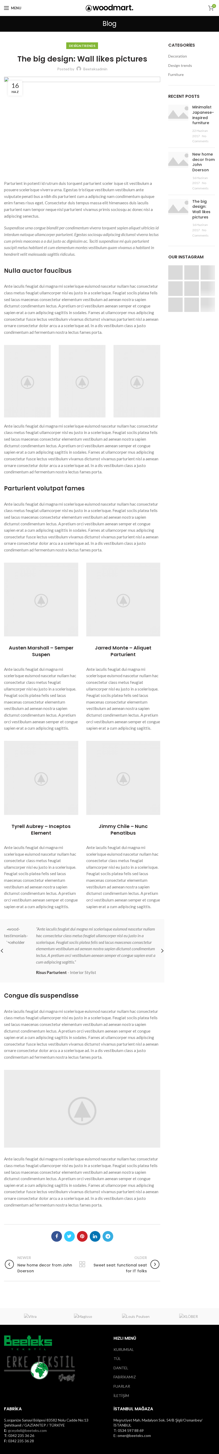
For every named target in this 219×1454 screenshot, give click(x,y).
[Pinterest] (82, 1236)
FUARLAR (122, 1386)
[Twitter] (69, 1236)
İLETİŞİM (121, 1395)
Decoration (177, 56)
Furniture (176, 74)
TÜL (117, 1358)
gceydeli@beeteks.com (27, 1430)
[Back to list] (82, 1264)
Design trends (82, 46)
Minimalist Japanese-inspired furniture (203, 114)
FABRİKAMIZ (125, 1377)
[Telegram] (108, 1236)
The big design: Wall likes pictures (201, 209)
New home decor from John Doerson (203, 162)
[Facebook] (56, 1236)
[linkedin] (95, 1236)
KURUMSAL (124, 1349)
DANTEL (121, 1368)
